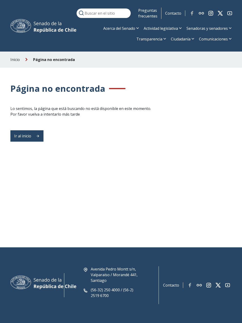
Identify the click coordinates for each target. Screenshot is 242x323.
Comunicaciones (213, 39)
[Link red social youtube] (230, 13)
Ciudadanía (180, 39)
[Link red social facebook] (192, 13)
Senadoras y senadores (207, 28)
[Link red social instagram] (211, 13)
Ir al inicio (23, 136)
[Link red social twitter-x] (220, 13)
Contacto (173, 13)
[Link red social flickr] (201, 13)
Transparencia (149, 39)
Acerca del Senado (119, 28)
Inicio (15, 59)
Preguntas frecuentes (147, 13)
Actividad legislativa (161, 28)
